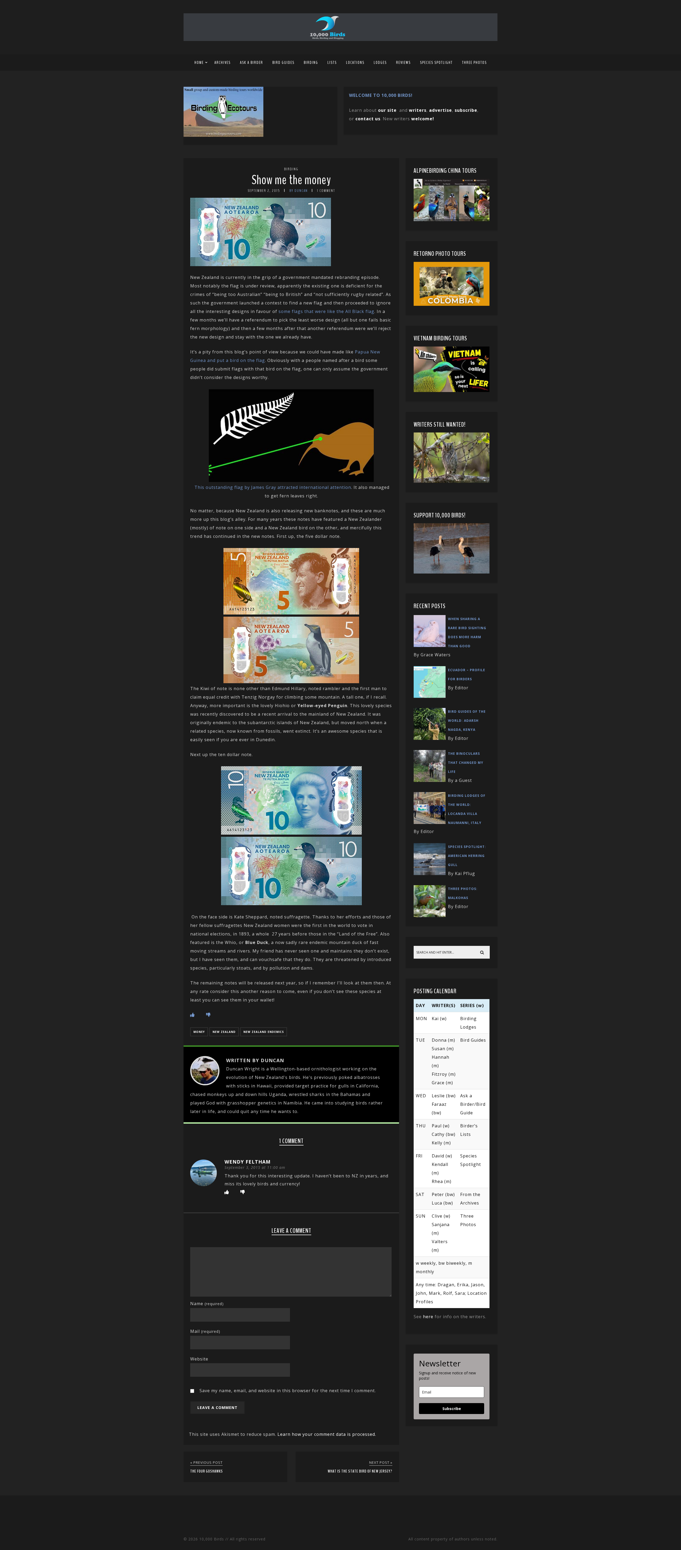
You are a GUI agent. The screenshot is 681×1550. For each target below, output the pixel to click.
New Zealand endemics (263, 1032)
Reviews (403, 62)
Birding (311, 62)
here (428, 1317)
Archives (222, 62)
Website (199, 1359)
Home (199, 62)
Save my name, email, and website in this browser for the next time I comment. (288, 1391)
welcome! (422, 119)
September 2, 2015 (264, 190)
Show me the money (291, 180)
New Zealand (224, 1032)
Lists (332, 62)
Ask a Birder (251, 62)
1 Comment (326, 190)
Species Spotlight (436, 62)
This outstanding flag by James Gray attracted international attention (272, 487)
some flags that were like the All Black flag (326, 311)
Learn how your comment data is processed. (326, 1434)
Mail (205, 1331)
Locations (355, 62)
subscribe (466, 110)
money (199, 1032)
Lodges (380, 62)
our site (387, 110)
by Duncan (298, 190)
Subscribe (451, 1408)
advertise (440, 110)
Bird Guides (283, 62)
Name (207, 1303)
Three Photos (474, 62)
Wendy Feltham (248, 1162)
